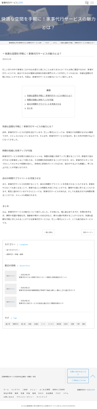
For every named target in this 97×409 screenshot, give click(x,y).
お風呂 (36, 324)
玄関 (72, 324)
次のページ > (88, 232)
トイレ (43, 324)
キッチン (51, 324)
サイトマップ (42, 397)
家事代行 (15, 324)
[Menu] (92, 2)
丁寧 (78, 324)
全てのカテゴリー (13, 250)
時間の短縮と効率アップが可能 (40, 99)
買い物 (23, 324)
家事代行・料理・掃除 (15, 254)
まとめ (30, 108)
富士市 (8, 324)
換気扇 (59, 324)
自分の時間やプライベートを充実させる (44, 103)
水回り (66, 324)
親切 (83, 324)
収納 (29, 324)
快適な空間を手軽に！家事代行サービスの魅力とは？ (49, 95)
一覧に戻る (48, 232)
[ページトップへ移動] (92, 376)
